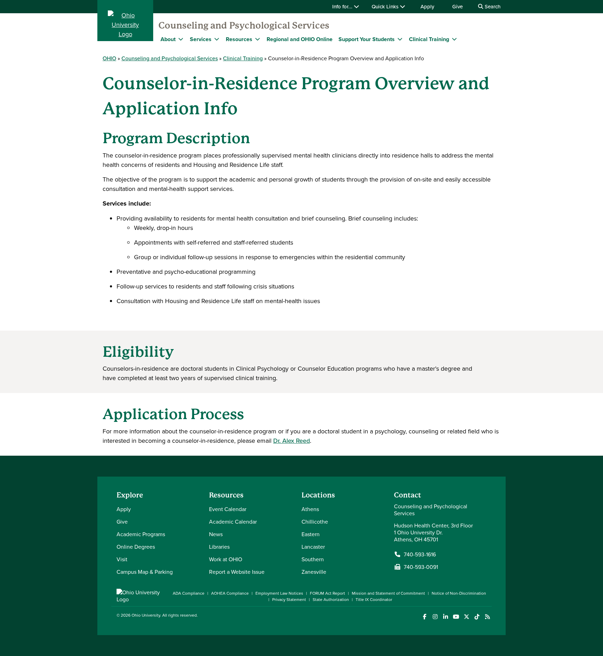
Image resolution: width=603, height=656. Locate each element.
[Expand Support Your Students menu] (400, 39)
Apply (427, 6)
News (216, 534)
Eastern (311, 534)
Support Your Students (366, 39)
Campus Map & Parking (145, 572)
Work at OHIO (225, 559)
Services (200, 39)
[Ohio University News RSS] (487, 616)
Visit (122, 559)
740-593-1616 (420, 554)
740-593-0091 (421, 566)
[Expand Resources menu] (257, 39)
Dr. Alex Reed (291, 440)
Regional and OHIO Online (300, 39)
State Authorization (331, 599)
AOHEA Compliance (230, 593)
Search (491, 6)
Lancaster (313, 546)
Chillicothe (315, 521)
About (168, 39)
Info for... (343, 6)
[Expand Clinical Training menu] (454, 39)
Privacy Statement (289, 599)
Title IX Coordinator (374, 599)
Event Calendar (227, 509)
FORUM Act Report (327, 593)
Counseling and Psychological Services (243, 25)
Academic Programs (141, 534)
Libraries (219, 546)
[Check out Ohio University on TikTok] (476, 616)
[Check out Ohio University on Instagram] (435, 616)
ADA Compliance (188, 593)
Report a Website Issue (237, 572)
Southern (313, 559)
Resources (239, 39)
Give (457, 6)
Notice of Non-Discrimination (459, 593)
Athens (310, 509)
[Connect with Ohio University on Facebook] (424, 616)
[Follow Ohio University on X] (466, 616)
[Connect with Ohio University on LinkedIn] (445, 616)
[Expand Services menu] (217, 39)
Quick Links (386, 6)
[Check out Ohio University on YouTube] (456, 616)
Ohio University (146, 615)
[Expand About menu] (181, 39)
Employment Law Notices (279, 593)
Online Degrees (136, 546)
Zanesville (314, 572)
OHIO (109, 58)
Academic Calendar (233, 521)
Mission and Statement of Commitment (388, 593)
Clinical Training (429, 39)
